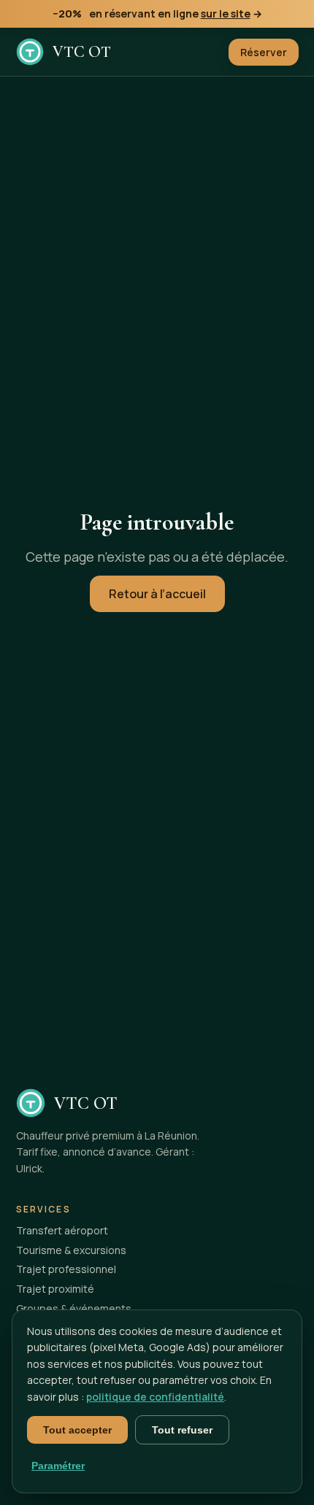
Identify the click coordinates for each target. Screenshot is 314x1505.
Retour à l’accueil (157, 594)
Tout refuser (182, 1430)
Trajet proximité (55, 1289)
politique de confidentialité (155, 1397)
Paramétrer (58, 1465)
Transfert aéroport (62, 1230)
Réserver (263, 52)
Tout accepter (77, 1430)
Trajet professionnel (66, 1269)
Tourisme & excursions (71, 1250)
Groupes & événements (73, 1308)
